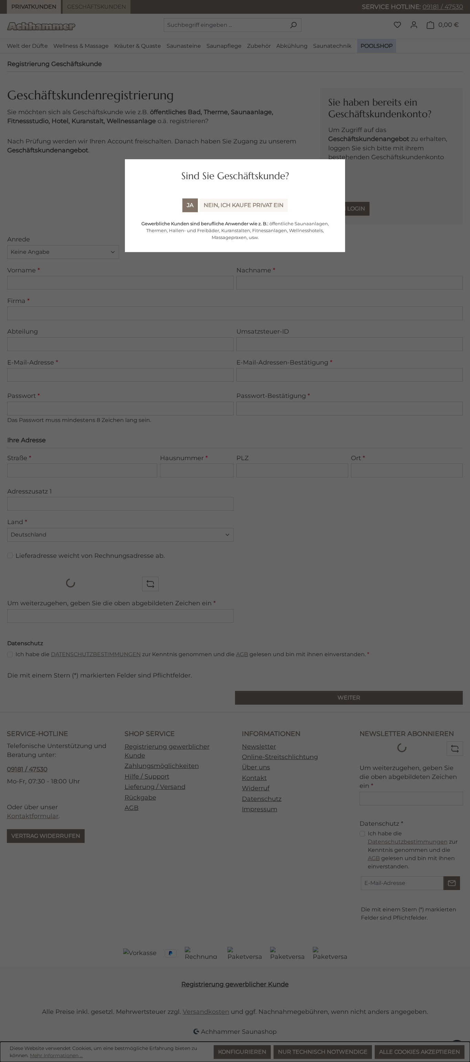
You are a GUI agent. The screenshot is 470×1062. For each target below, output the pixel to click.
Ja (190, 205)
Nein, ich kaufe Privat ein (244, 205)
